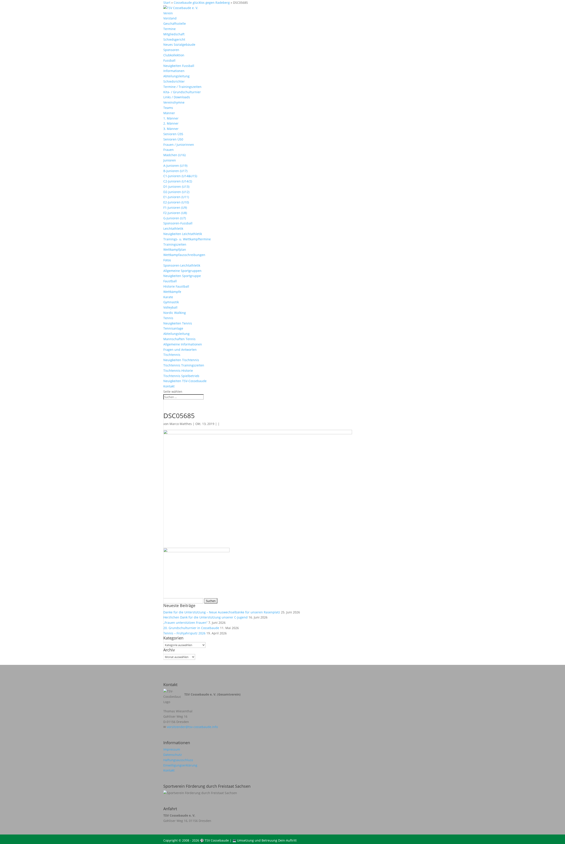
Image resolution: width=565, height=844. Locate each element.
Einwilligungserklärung (180, 765)
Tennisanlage (173, 328)
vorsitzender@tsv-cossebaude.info (192, 727)
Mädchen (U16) (174, 155)
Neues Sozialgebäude (179, 44)
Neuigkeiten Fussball (178, 66)
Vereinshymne (174, 102)
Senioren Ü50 (173, 139)
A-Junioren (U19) (175, 165)
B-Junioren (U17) (175, 171)
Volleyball (170, 307)
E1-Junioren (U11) (176, 197)
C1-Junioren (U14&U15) (180, 176)
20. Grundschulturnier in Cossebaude (191, 628)
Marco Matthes (181, 424)
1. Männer (171, 118)
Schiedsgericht (174, 39)
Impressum (171, 749)
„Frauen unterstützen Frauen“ (185, 622)
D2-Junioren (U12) (176, 192)
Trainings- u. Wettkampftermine (187, 239)
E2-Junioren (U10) (176, 202)
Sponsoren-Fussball (177, 223)
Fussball (169, 60)
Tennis (168, 318)
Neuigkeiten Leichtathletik (182, 234)
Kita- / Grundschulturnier (182, 92)
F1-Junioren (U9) (175, 207)
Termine (169, 29)
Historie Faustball (176, 286)
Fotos (167, 260)
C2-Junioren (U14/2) (177, 181)
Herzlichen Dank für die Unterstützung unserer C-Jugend (205, 617)
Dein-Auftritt (287, 840)
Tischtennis (171, 355)
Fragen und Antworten (180, 349)
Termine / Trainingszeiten (182, 87)
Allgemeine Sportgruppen (182, 271)
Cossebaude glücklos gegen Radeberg (202, 2)
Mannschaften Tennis (179, 339)
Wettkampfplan (174, 249)
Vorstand (170, 18)
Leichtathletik (173, 228)
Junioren (169, 160)
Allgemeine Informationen (182, 344)
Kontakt (169, 386)
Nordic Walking (174, 313)
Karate (168, 297)
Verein (168, 13)
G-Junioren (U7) (174, 218)
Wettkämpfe (172, 292)
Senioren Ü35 (173, 134)
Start (166, 2)
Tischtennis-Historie (178, 370)
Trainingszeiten (174, 244)
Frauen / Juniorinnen (178, 144)
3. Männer (171, 129)
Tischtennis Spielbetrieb (181, 376)
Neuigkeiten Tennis (177, 323)
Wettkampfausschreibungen (184, 255)
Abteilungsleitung (176, 76)
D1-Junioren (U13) (176, 186)
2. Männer (171, 123)
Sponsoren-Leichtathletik (181, 265)
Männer (169, 113)
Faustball (170, 281)
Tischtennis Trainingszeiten (183, 365)
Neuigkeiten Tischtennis (181, 360)
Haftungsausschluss (178, 760)
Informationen (174, 71)
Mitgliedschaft (174, 34)
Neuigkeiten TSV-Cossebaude (185, 381)
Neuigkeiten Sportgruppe (182, 276)
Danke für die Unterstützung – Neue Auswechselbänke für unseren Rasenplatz (221, 612)
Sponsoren (171, 50)
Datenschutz (172, 755)
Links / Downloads (176, 97)
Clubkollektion (173, 55)
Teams (168, 108)
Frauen (168, 150)
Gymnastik (171, 302)
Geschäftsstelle (174, 23)
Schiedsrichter (174, 81)
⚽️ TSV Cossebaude (214, 840)
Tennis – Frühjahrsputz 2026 (184, 633)
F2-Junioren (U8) (175, 213)
